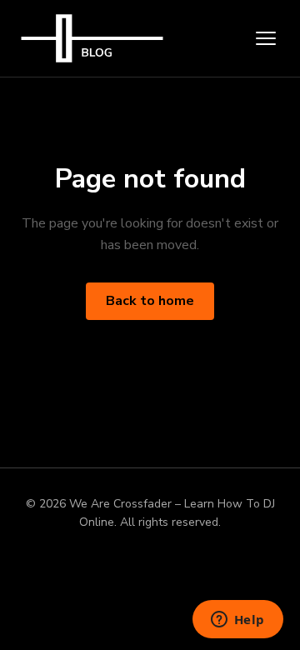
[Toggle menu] (266, 38)
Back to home (150, 301)
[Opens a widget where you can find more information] (237, 621)
